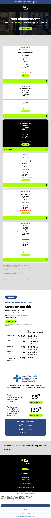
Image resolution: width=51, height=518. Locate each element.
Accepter (25, 506)
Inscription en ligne (26, 28)
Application (21, 3)
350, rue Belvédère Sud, (25, 476)
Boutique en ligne (28, 3)
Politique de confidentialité (29, 516)
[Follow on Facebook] (23, 469)
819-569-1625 (25, 479)
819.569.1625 (23, 1)
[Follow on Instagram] (25, 469)
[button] (49, 493)
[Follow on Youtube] (28, 469)
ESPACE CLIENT (37, 3)
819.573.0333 (34, 1)
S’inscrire (25, 75)
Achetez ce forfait (35, 402)
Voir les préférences (25, 513)
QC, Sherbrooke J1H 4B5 (25, 477)
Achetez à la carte (11, 321)
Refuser (25, 509)
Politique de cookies (20, 516)
